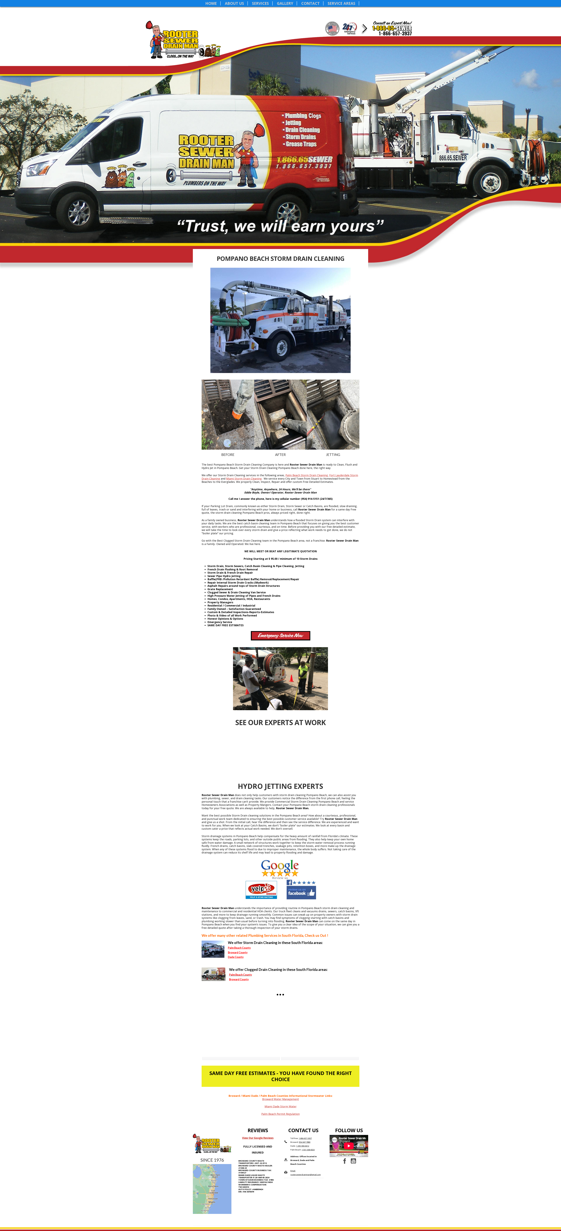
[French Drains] (241, 1028)
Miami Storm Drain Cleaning (244, 478)
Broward (233, 952)
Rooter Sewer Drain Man (187, 44)
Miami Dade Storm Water (281, 1106)
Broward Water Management (280, 1099)
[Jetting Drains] (320, 1028)
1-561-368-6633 (308, 1149)
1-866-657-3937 (305, 1138)
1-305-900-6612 (302, 1146)
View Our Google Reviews (257, 1138)
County (243, 952)
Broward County (239, 979)
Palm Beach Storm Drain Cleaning (306, 475)
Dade (231, 957)
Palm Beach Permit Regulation (280, 1114)
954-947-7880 (304, 1142)
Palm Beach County (239, 947)
